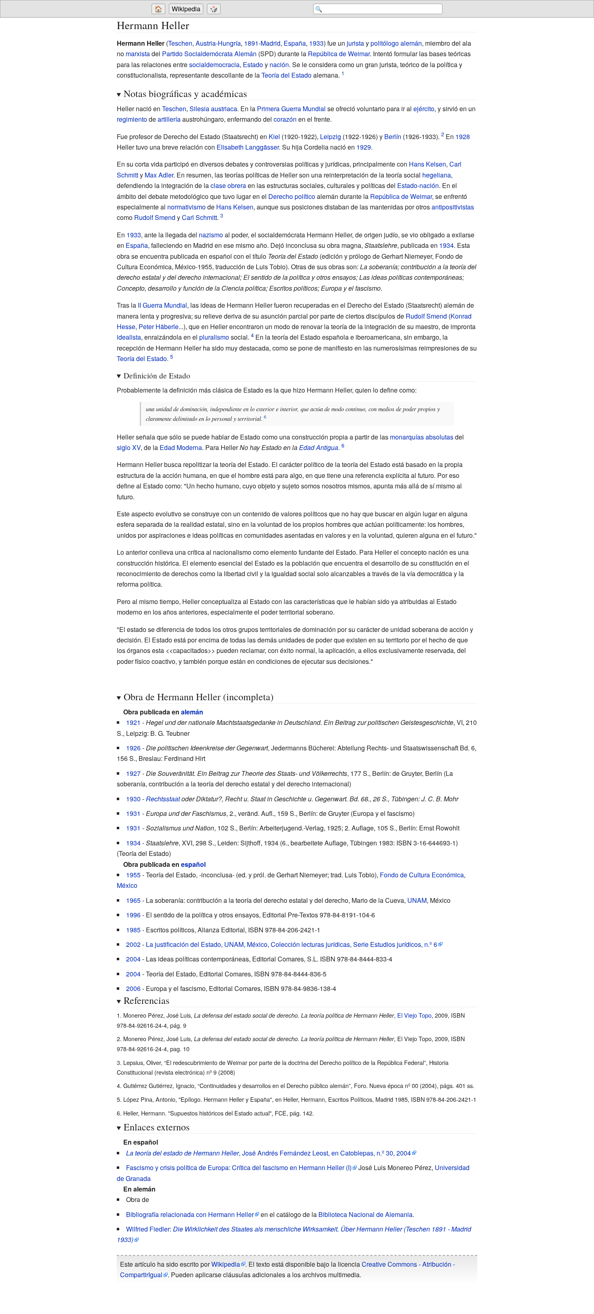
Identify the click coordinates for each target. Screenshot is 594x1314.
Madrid (270, 43)
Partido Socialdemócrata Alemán (209, 53)
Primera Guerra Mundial (291, 108)
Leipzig (330, 136)
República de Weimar (339, 53)
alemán (411, 43)
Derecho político (291, 196)
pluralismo (214, 337)
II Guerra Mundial (162, 305)
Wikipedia (186, 8)
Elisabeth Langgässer (248, 147)
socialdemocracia (214, 64)
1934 (446, 245)
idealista (129, 337)
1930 (133, 798)
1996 (133, 914)
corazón (285, 119)
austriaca (224, 108)
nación (279, 64)
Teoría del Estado (286, 75)
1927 (133, 773)
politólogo (385, 43)
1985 (133, 929)
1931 (133, 813)
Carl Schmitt (199, 217)
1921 (133, 722)
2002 (133, 944)
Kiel (274, 136)
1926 (133, 747)
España (295, 43)
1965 (133, 900)
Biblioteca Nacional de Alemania (365, 1214)
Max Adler (159, 175)
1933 (316, 43)
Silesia (199, 108)
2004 (133, 958)
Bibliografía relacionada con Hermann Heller (190, 1214)
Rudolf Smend (154, 217)
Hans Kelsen (427, 164)
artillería (169, 119)
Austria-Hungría (218, 43)
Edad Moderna (181, 447)
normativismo (186, 206)
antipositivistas (453, 206)
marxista (138, 53)
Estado (253, 64)
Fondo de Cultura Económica (422, 874)
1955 (133, 874)
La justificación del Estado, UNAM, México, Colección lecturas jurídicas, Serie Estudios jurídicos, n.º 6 (291, 944)
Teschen (180, 43)
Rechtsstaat (163, 798)
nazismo (211, 234)
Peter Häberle (159, 326)
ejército (423, 108)
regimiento (132, 119)
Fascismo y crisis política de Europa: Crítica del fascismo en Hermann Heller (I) (239, 1167)
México (127, 885)
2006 (133, 988)
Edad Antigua (318, 447)
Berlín (392, 136)
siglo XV (129, 447)
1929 (363, 147)
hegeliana (436, 175)
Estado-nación (418, 185)
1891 (251, 43)
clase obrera (228, 185)
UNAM (417, 900)
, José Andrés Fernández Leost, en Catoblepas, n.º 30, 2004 (268, 1153)
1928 (462, 136)
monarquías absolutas (421, 437)
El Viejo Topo (414, 1015)
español (193, 864)
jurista (355, 43)
